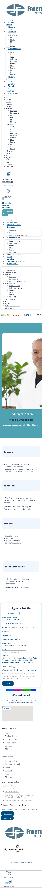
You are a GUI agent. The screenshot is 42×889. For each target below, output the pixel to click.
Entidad (5, 656)
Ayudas (8, 158)
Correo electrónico (9, 640)
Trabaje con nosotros (10, 88)
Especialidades (14, 48)
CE (10, 619)
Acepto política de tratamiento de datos (20, 670)
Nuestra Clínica (10, 28)
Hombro (13, 63)
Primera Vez (9, 646)
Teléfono (5, 631)
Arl (12, 658)
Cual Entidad (7, 666)
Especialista (7, 649)
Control (20, 646)
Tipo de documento (9, 617)
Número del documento (11, 623)
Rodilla (12, 68)
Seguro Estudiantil (22, 658)
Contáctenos (13, 93)
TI (15, 619)
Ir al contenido (5, 1)
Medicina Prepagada (20, 660)
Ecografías (13, 35)
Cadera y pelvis (14, 241)
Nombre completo (9, 613)
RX (26, 646)
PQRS (8, 155)
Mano (12, 66)
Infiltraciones (14, 37)
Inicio (8, 97)
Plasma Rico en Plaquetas (18, 281)
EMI (32, 660)
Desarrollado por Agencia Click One (21, 862)
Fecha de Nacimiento (10, 627)
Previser (5, 662)
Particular (32, 662)
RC (19, 619)
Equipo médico (10, 23)
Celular (5, 635)
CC (5, 619)
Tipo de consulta (8, 643)
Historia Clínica (10, 78)
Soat (6, 658)
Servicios (12, 31)
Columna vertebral (15, 243)
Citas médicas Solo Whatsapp (7, 180)
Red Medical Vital (18, 662)
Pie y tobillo (13, 297)
